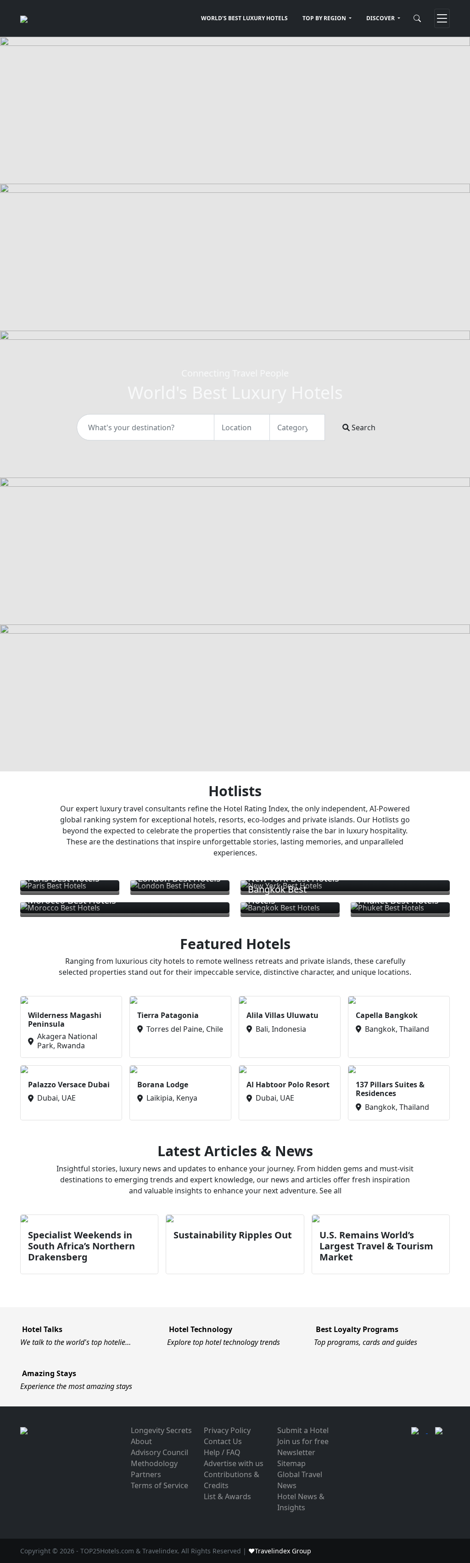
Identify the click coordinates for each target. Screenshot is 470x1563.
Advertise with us (233, 1463)
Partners (146, 1474)
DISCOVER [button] (381, 18)
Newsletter (296, 1452)
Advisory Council (159, 1452)
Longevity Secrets (161, 1430)
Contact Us (223, 1441)
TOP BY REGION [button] (324, 18)
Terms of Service (159, 1485)
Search (362, 427)
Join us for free (303, 1441)
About (141, 1441)
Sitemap (291, 1463)
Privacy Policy (227, 1430)
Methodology (154, 1463)
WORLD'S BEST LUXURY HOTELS (244, 18)
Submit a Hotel (303, 1430)
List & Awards (227, 1496)
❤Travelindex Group (279, 1550)
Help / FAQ (222, 1452)
